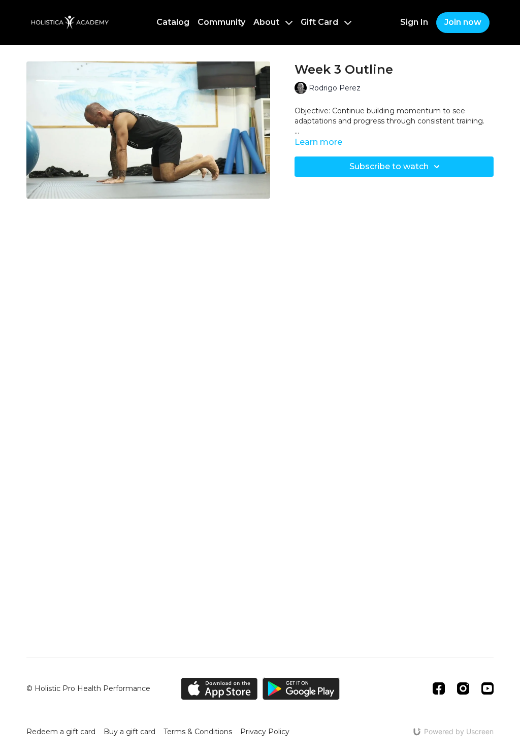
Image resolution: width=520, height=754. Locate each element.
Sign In (414, 22)
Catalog (172, 22)
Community (221, 22)
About (267, 22)
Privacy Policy (264, 731)
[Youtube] (487, 688)
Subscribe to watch (389, 166)
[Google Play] (301, 688)
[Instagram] (463, 688)
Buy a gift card (129, 731)
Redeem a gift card (60, 731)
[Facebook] (439, 688)
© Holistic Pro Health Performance (88, 688)
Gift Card (320, 22)
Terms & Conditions (198, 731)
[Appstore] (219, 688)
